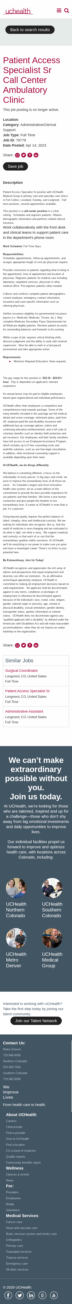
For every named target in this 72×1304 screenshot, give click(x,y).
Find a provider (15, 1132)
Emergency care (17, 1263)
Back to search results (30, 30)
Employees (13, 1198)
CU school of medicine (21, 1150)
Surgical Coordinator (21, 671)
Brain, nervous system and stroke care (31, 1233)
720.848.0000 (12, 1055)
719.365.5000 (12, 1079)
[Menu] (59, 11)
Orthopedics (14, 1239)
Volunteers (13, 1210)
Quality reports (15, 1156)
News (10, 1180)
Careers (11, 1121)
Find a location (15, 1144)
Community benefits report (23, 1162)
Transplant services (19, 1251)
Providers (12, 1192)
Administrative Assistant (24, 711)
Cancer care (14, 1222)
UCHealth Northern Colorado (16, 909)
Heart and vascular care (21, 1228)
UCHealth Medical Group (52, 959)
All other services (17, 1269)
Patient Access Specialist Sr (27, 691)
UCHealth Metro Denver (16, 959)
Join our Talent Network (36, 1021)
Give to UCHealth (17, 1138)
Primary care (14, 1245)
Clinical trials (14, 1127)
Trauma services (17, 1257)
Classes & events (17, 1174)
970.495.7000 (12, 1067)
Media (10, 1204)
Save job (15, 166)
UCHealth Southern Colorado (52, 909)
